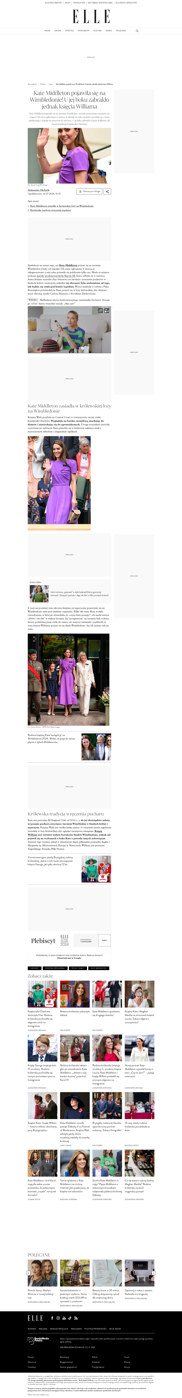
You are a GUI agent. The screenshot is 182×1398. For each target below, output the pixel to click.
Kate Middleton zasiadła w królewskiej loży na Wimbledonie (61, 206)
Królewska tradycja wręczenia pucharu (50, 210)
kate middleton (98, 968)
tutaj (47, 1395)
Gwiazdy (35, 968)
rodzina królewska (55, 968)
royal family (78, 968)
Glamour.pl (32, 1362)
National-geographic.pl (68, 1367)
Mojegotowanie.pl (66, 1362)
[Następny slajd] (154, 1273)
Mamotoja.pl (64, 1357)
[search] (137, 31)
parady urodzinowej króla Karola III (56, 275)
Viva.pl (126, 1357)
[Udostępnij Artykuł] (107, 191)
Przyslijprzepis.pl (98, 1367)
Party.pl (31, 1357)
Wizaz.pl (127, 1362)
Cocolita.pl (32, 1367)
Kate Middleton (68, 265)
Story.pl (127, 1367)
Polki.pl (94, 1357)
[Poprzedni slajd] (28, 1273)
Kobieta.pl (96, 1362)
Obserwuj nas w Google (91, 191)
